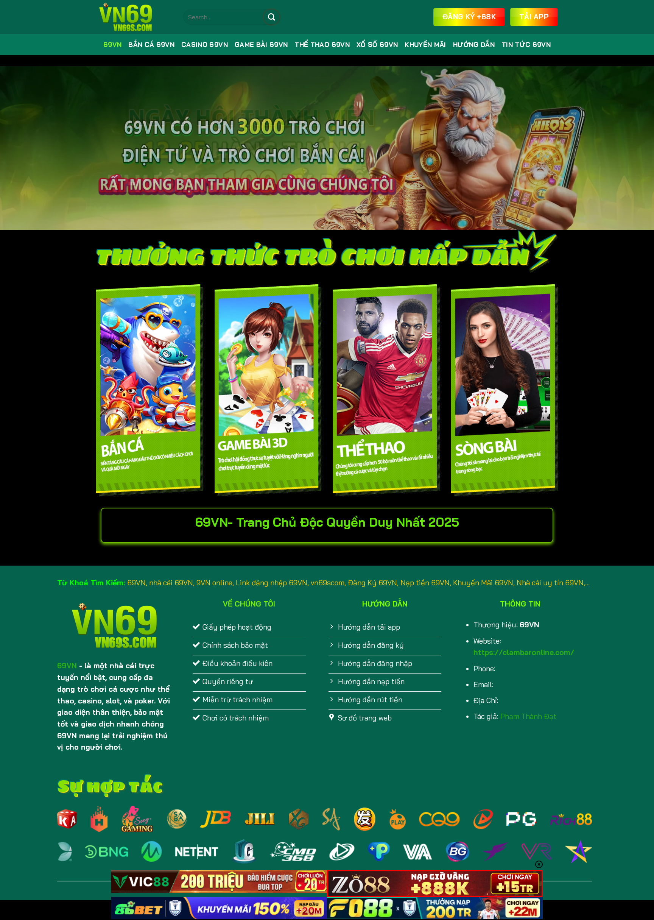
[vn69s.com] (134, 17)
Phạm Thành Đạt (528, 716)
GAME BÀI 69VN (261, 44)
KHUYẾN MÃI (425, 44)
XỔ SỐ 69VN (377, 44)
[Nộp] (271, 17)
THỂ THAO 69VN (322, 44)
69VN (112, 44)
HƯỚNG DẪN (474, 44)
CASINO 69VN (204, 44)
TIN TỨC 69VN (526, 44)
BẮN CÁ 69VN (151, 44)
